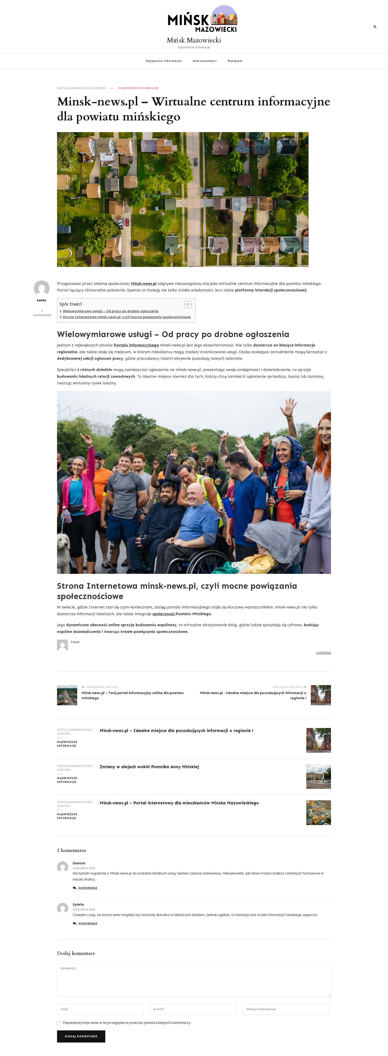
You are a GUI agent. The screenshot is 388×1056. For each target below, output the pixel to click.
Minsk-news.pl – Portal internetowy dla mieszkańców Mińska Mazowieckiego (179, 802)
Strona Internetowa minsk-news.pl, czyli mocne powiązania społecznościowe (127, 317)
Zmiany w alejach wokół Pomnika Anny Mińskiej (149, 766)
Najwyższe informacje (164, 60)
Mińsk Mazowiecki (194, 40)
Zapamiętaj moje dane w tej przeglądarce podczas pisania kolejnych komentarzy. (127, 1023)
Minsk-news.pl (144, 283)
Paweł (42, 300)
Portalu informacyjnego (136, 345)
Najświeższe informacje (138, 88)
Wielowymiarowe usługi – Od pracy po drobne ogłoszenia (111, 311)
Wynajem (235, 60)
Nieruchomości (205, 60)
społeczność (164, 614)
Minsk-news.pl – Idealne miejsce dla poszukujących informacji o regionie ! (176, 730)
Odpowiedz (87, 888)
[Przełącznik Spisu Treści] (186, 304)
